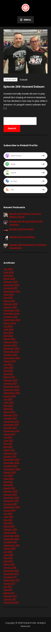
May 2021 (8, 443)
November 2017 (11, 573)
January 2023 (10, 383)
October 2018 (10, 542)
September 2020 (12, 469)
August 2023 (10, 361)
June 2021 (8, 440)
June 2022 (9, 402)
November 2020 (11, 462)
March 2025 (9, 300)
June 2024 (9, 329)
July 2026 (8, 269)
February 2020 (11, 491)
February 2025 (10, 304)
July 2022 (8, 399)
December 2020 (12, 459)
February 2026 (11, 281)
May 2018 (8, 558)
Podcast (23, 79)
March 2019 (9, 526)
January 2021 (10, 456)
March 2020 (9, 488)
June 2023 (9, 367)
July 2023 (8, 364)
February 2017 (10, 596)
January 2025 (10, 307)
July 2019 (8, 513)
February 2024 (11, 342)
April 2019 (8, 523)
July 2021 (8, 437)
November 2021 (11, 424)
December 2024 (12, 310)
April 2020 (8, 485)
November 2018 (11, 539)
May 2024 (8, 332)
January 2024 (10, 345)
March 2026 (9, 278)
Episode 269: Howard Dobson (24, 87)
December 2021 (11, 421)
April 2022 (8, 408)
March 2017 (9, 593)
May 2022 (8, 405)
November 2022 (11, 389)
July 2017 (8, 586)
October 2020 (10, 466)
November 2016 (11, 602)
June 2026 (9, 272)
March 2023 (9, 377)
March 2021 (9, 450)
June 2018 (8, 554)
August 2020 (10, 472)
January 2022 (10, 418)
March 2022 (9, 412)
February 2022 (10, 415)
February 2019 (10, 529)
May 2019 (8, 520)
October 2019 (10, 504)
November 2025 (11, 285)
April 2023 (8, 374)
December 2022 (11, 386)
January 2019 (10, 532)
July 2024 (8, 326)
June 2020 (9, 478)
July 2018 (8, 551)
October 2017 (10, 577)
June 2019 (8, 516)
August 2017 (9, 583)
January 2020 (10, 494)
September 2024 (12, 319)
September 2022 (12, 393)
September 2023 (12, 358)
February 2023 (10, 380)
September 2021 (11, 431)
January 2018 (10, 567)
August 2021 (9, 434)
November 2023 (11, 351)
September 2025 (12, 291)
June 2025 (9, 294)
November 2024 (11, 313)
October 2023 (10, 354)
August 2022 (10, 396)
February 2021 (10, 453)
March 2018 (9, 564)
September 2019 (12, 507)
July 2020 (8, 475)
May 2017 (8, 589)
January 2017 (10, 599)
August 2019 (9, 510)
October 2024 (10, 316)
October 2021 (10, 427)
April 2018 (8, 561)
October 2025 (10, 288)
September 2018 (12, 545)
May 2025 (8, 297)
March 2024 (9, 338)
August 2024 (10, 323)
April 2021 (8, 447)
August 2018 (9, 548)
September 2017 (12, 580)
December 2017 (11, 570)
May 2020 (8, 481)
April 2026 (8, 275)
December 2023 (11, 348)
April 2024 (8, 335)
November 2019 (11, 500)
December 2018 (11, 535)
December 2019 (11, 497)
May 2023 (8, 370)
